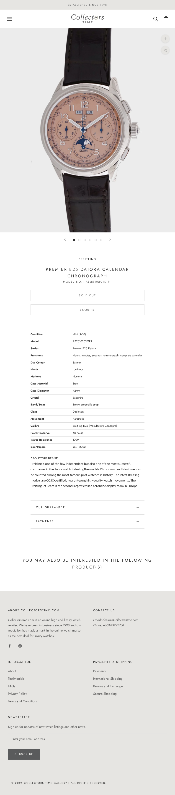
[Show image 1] (74, 240)
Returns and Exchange (108, 686)
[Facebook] (9, 645)
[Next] (110, 240)
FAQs (11, 686)
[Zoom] (165, 39)
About (12, 671)
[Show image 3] (85, 240)
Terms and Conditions (23, 701)
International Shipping (108, 678)
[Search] (155, 18)
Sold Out (87, 295)
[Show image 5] (96, 240)
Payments (45, 521)
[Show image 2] (79, 240)
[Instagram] (20, 645)
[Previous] (65, 240)
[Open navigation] (9, 19)
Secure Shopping (105, 693)
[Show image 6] (101, 240)
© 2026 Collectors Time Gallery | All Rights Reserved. (59, 783)
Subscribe (24, 754)
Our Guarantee (50, 507)
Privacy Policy (17, 693)
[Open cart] (166, 18)
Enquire (87, 310)
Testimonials (16, 678)
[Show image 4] (90, 240)
